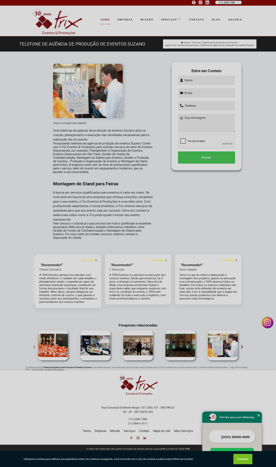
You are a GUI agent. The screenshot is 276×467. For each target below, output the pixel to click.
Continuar (243, 459)
